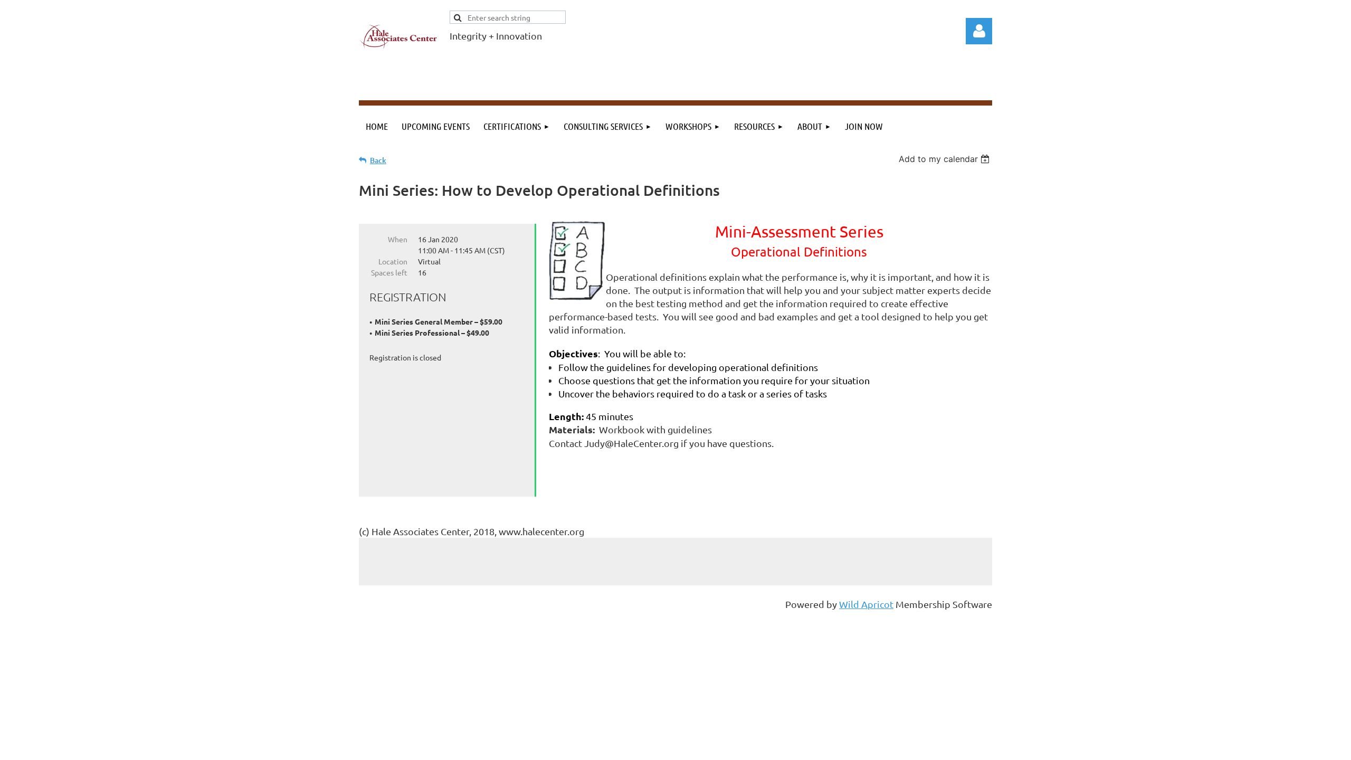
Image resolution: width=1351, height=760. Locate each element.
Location (392, 261)
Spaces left (389, 272)
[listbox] (945, 159)
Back (378, 160)
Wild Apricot (866, 604)
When (397, 239)
